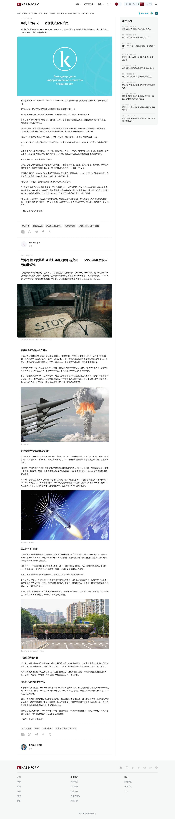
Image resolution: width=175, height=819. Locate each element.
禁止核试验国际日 (54, 226)
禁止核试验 (38, 226)
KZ (126, 4)
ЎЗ (150, 4)
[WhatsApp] (29, 232)
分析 (109, 4)
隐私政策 (74, 786)
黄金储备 (25, 226)
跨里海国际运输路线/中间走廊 (68, 13)
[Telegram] (36, 232)
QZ (130, 4)
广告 (126, 791)
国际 (19, 801)
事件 (45, 13)
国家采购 (74, 801)
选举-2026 (26, 13)
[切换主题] (118, 4)
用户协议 (74, 782)
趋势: (19, 13)
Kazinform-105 (88, 13)
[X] (50, 232)
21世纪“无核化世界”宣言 (88, 226)
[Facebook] (43, 232)
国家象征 (74, 791)
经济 (19, 796)
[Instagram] (23, 232)
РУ (134, 4)
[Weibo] (139, 767)
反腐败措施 (75, 796)
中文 (142, 4)
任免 (40, 13)
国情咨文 (52, 13)
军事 (37, 728)
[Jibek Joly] (144, 13)
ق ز (146, 4)
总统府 (34, 13)
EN (137, 4)
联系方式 (128, 786)
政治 (19, 786)
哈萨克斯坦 (70, 226)
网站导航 (128, 782)
